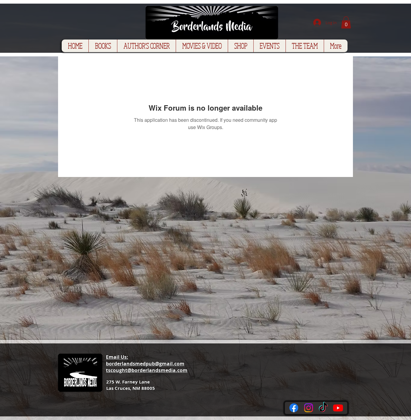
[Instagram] (308, 408)
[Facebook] (294, 408)
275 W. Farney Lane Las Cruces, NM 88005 (130, 385)
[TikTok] (323, 408)
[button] (346, 22)
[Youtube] (338, 408)
